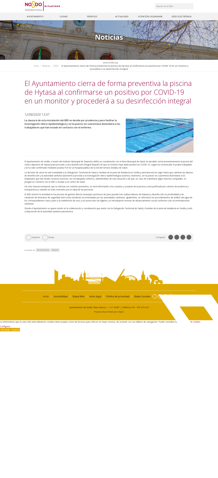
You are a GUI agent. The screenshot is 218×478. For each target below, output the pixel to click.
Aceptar (15, 329)
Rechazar (5, 329)
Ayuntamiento (35, 16)
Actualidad (52, 6)
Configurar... (5, 326)
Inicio (36, 65)
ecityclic (120, 312)
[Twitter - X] (160, 296)
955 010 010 (143, 307)
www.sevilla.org (110, 62)
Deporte (55, 250)
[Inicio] (33, 6)
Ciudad (64, 16)
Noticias (46, 65)
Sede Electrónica (181, 16)
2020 (55, 65)
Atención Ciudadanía (150, 16)
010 (133, 307)
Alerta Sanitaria (43, 250)
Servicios (92, 16)
